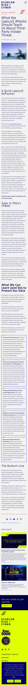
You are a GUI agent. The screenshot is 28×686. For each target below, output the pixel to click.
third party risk (10, 522)
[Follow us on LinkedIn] (2, 649)
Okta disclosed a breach (15, 124)
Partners (4, 661)
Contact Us (7, 606)
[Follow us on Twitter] (6, 649)
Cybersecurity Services (9, 654)
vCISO (5, 14)
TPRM (5, 522)
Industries (5, 657)
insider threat (17, 522)
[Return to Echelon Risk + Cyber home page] (7, 4)
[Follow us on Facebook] (9, 649)
